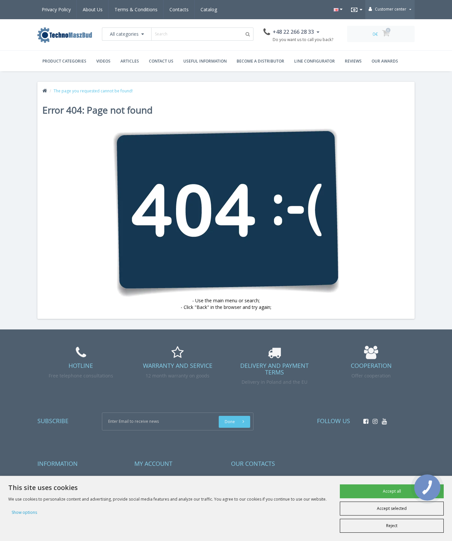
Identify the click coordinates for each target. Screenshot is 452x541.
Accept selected (392, 508)
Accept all (392, 491)
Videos (103, 61)
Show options (24, 512)
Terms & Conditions (136, 9)
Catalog (209, 9)
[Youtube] (383, 419)
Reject (391, 525)
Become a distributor (260, 61)
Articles (129, 61)
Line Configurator (314, 61)
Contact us (161, 61)
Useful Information (205, 61)
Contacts (179, 9)
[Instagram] (373, 419)
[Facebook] (364, 419)
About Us (93, 9)
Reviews (353, 61)
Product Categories (64, 61)
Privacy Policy (56, 9)
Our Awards (385, 61)
